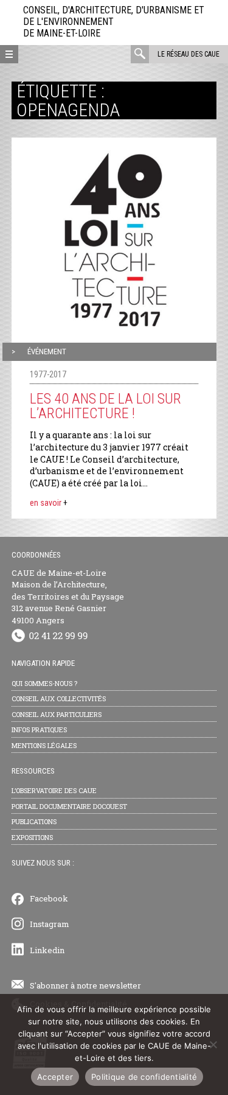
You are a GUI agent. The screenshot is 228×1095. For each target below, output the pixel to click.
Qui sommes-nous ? (44, 683)
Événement (46, 351)
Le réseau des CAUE (188, 54)
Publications (34, 821)
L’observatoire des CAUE (54, 790)
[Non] (213, 1044)
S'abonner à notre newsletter (85, 985)
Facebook (49, 898)
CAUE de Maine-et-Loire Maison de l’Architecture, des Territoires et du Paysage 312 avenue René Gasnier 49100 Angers (68, 596)
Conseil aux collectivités (59, 698)
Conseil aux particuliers (57, 714)
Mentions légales (44, 745)
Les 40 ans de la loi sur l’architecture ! (105, 406)
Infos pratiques (39, 729)
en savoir (48, 503)
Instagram (49, 923)
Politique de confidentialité (144, 1077)
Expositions (32, 837)
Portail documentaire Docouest (69, 806)
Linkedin (47, 950)
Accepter (55, 1077)
